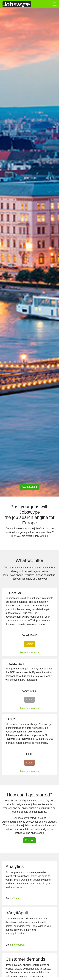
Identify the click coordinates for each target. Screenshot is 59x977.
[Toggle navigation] (54, 4)
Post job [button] (29, 840)
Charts (16, 898)
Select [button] (30, 644)
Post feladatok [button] (29, 487)
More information (29, 652)
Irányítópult (18, 944)
